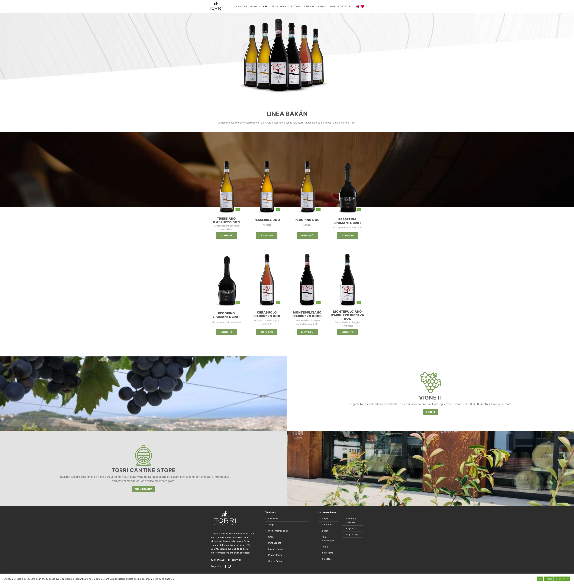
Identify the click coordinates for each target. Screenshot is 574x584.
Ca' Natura (327, 524)
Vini (265, 6)
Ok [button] (540, 579)
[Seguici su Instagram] (229, 566)
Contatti (344, 6)
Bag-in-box (352, 528)
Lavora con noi (275, 549)
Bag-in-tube (352, 534)
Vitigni (254, 6)
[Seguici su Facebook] (225, 566)
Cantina (241, 6)
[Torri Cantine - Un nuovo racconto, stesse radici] (220, 6)
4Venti (325, 518)
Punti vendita (274, 543)
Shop (332, 6)
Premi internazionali (278, 530)
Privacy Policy (275, 555)
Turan (325, 546)
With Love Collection (286, 6)
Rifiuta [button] (549, 579)
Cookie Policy (275, 561)
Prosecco (327, 559)
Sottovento (327, 552)
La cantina (273, 518)
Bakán (325, 530)
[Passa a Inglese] (357, 6)
